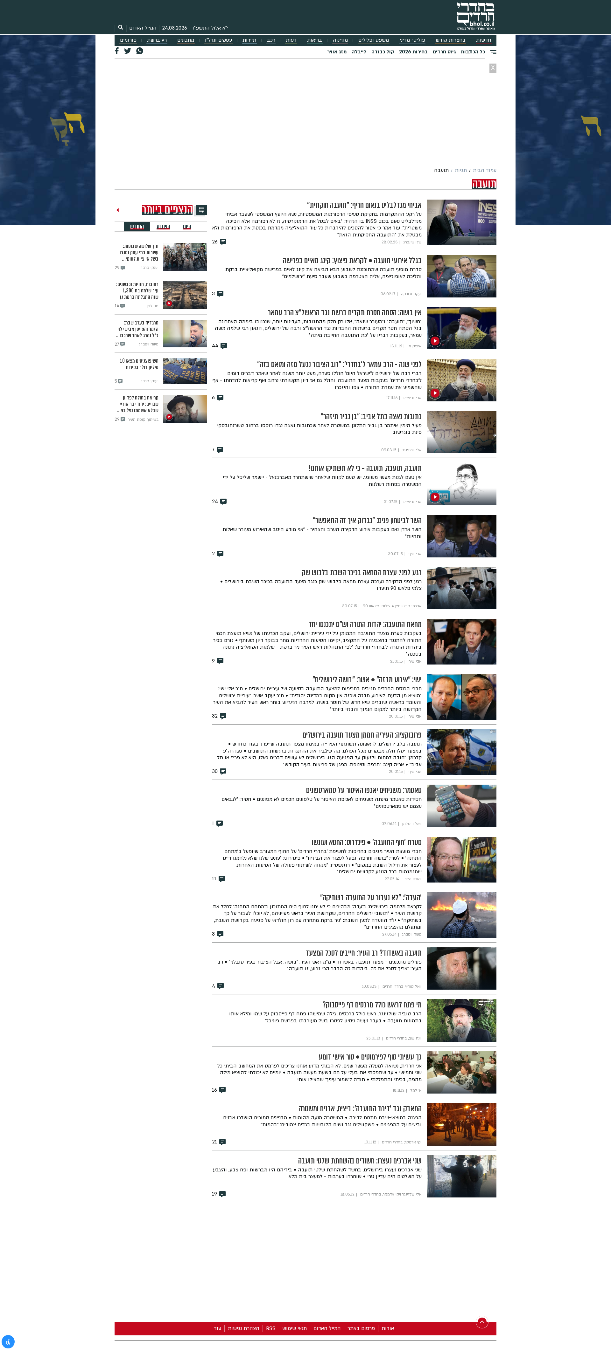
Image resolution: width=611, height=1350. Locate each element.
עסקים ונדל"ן (218, 40)
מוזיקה (340, 40)
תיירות (249, 40)
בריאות (314, 40)
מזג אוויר (337, 51)
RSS (271, 1328)
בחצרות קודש (451, 40)
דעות (291, 40)
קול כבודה (382, 51)
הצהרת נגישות (243, 1328)
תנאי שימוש (294, 1328)
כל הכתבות (473, 51)
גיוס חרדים (444, 51)
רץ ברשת (157, 40)
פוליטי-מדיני (412, 40)
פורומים (128, 40)
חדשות (483, 40)
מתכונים (185, 40)
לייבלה (359, 51)
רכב (271, 40)
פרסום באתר (361, 1328)
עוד (217, 1328)
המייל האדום (143, 27)
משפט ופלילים (373, 40)
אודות (388, 1328)
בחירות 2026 (413, 51)
